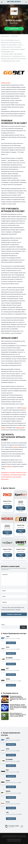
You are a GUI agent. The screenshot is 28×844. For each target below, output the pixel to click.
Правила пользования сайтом (14, 840)
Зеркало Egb (20, 525)
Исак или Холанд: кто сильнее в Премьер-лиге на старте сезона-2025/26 (18, 715)
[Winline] (3, 682)
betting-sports (14, 1)
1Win (7, 812)
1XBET (8, 636)
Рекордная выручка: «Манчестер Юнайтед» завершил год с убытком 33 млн (18, 698)
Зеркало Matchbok (7, 526)
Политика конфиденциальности (14, 839)
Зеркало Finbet (7, 549)
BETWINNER (9, 658)
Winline (8, 679)
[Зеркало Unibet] (21, 546)
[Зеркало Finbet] (7, 546)
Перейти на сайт (14, 28)
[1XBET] (3, 639)
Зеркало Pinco (7, 501)
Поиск (3, 624)
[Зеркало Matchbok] (7, 522)
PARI (7, 668)
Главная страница (5, 36)
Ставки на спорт (5, 83)
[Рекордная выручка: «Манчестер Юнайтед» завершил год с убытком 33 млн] (5, 702)
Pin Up (8, 802)
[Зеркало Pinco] (7, 498)
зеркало (24, 408)
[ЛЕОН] (3, 650)
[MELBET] (3, 794)
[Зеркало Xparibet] (21, 498)
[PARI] (3, 671)
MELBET (8, 791)
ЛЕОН (7, 647)
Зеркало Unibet (20, 549)
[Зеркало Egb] (21, 522)
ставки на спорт (20, 427)
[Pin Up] (3, 804)
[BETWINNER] (3, 660)
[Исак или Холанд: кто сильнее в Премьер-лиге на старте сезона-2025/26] (5, 719)
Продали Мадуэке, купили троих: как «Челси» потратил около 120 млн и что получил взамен (18, 707)
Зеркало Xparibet (20, 502)
